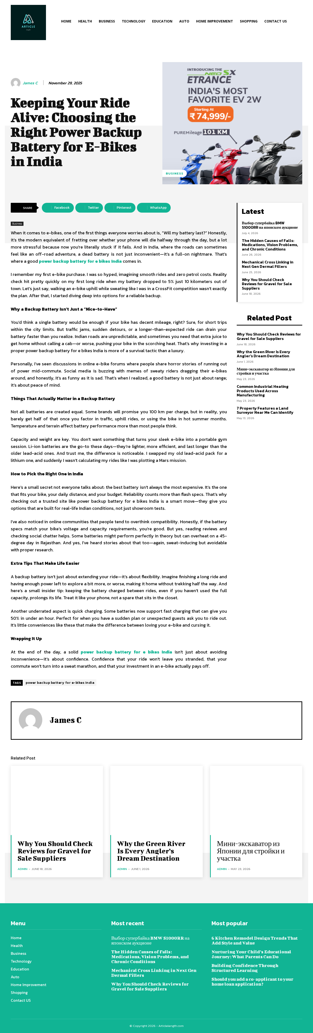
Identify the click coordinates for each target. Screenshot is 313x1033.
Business (174, 173)
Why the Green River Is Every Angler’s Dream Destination (263, 354)
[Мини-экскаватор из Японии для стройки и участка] (256, 800)
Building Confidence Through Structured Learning (245, 968)
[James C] (16, 83)
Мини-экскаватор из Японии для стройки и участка (266, 371)
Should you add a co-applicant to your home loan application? (252, 982)
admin (22, 869)
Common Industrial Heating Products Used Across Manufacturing (263, 390)
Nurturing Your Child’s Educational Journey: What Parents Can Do (251, 954)
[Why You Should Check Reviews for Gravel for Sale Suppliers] (57, 800)
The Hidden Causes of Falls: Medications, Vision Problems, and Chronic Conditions (270, 245)
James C (30, 83)
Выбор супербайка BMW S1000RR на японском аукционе (270, 225)
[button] (306, 22)
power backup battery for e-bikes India (60, 682)
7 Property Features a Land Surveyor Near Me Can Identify (265, 410)
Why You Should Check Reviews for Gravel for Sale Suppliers (267, 284)
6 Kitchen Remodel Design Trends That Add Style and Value (255, 940)
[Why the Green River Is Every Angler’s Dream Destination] (156, 800)
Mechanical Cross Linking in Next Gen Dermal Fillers (267, 264)
